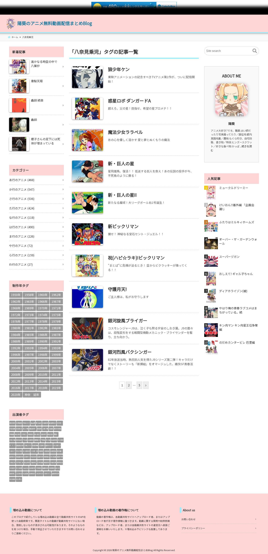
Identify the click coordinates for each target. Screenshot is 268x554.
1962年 (56, 295)
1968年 (16, 308)
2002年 (43, 361)
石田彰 (51, 429)
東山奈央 (27, 462)
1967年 (56, 301)
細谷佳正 (50, 434)
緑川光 (57, 468)
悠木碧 (48, 440)
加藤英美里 (55, 474)
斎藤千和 (60, 457)
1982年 (43, 328)
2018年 (43, 388)
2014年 (43, 381)
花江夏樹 (19, 468)
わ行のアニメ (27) (21, 264)
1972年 (16, 315)
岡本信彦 (19, 440)
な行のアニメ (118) (21, 217)
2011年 (56, 374)
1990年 (43, 341)
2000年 (16, 361)
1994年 (43, 348)
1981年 (29, 328)
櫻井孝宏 (12, 423)
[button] (254, 51)
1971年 (56, 308)
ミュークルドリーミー (233, 188)
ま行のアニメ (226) (21, 236)
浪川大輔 (25, 429)
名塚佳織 (40, 462)
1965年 (29, 301)
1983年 (56, 328)
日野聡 (41, 451)
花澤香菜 (19, 423)
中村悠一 (60, 423)
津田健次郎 (19, 457)
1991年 (56, 341)
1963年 (16, 301)
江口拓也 (19, 474)
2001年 (29, 361)
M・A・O (12, 445)
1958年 (29, 295)
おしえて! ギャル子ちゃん (236, 274)
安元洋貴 (19, 451)
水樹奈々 (27, 457)
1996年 (16, 354)
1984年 (16, 335)
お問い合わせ (188, 519)
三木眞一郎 (34, 451)
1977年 (29, 321)
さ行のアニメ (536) (21, 198)
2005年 (29, 368)
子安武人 (24, 434)
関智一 (56, 434)
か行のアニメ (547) (21, 189)
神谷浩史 (17, 434)
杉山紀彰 (25, 474)
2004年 (16, 368)
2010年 (43, 374)
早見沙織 (12, 440)
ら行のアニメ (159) (21, 255)
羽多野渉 (32, 468)
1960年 (43, 295)
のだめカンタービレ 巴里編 (237, 342)
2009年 (29, 374)
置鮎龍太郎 (20, 445)
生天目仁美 (19, 462)
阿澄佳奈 (33, 457)
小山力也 (25, 468)
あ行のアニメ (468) (21, 180)
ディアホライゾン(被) (233, 291)
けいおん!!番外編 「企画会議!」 (236, 207)
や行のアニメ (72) (21, 245)
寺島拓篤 (53, 462)
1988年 (16, 341)
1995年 (56, 348)
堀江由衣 (39, 423)
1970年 (43, 308)
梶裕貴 (39, 429)
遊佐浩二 (12, 474)
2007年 (56, 368)
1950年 (16, 295)
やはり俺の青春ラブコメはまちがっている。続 (238, 310)
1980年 (16, 328)
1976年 (16, 321)
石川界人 (19, 479)
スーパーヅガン (229, 257)
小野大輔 (45, 429)
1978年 (43, 321)
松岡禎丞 (31, 440)
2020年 (16, 394)
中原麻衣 (52, 468)
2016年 (16, 388)
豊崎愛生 (37, 440)
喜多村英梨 (57, 429)
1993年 (29, 348)
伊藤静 (11, 434)
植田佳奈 (47, 462)
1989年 (29, 341)
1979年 (56, 321)
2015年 (56, 381)
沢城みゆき (26, 423)
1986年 (43, 335)
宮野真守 (44, 434)
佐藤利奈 (40, 457)
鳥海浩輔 (35, 445)
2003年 (56, 361)
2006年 (43, 368)
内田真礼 (33, 462)
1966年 (43, 301)
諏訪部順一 (32, 429)
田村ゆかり (49, 445)
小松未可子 (39, 474)
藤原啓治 (60, 462)
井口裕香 (53, 457)
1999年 (56, 354)
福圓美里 (45, 468)
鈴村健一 (60, 451)
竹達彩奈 (12, 462)
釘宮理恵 (12, 429)
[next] (146, 385)
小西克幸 (47, 451)
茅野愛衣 (31, 434)
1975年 (56, 315)
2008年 (16, 374)
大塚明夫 (39, 468)
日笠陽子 (19, 429)
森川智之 (37, 434)
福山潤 (33, 423)
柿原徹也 (47, 457)
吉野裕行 (32, 474)
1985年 (29, 335)
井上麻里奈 (26, 451)
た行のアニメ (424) (21, 208)
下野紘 (43, 440)
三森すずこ (47, 474)
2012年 (16, 381)
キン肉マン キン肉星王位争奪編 (238, 327)
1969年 (29, 308)
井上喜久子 (57, 445)
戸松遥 (25, 440)
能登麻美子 (52, 423)
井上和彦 (60, 440)
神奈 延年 (32, 394)
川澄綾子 (42, 445)
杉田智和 (45, 423)
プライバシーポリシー (193, 528)
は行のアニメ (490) (21, 227)
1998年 (43, 354)
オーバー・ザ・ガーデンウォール (238, 241)
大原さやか (28, 445)
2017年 (29, 388)
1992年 (16, 348)
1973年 (29, 315)
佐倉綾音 (54, 440)
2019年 (56, 388)
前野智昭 (53, 451)
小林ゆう (12, 451)
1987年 (56, 335)
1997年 (29, 354)
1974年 (43, 315)
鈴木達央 (12, 479)
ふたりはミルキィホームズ (236, 222)
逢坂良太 (12, 457)
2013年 (29, 381)
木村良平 (12, 468)
